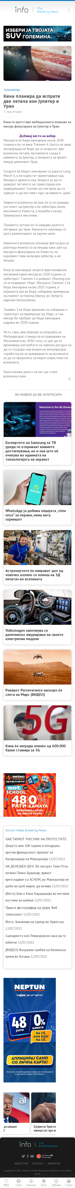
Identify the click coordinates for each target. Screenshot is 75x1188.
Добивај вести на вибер (37, 136)
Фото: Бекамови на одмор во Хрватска (34, 922)
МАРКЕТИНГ (21, 1163)
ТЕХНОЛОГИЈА (11, 90)
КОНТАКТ (38, 1163)
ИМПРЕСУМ (54, 1163)
